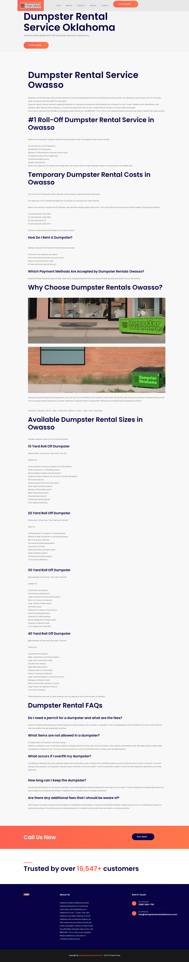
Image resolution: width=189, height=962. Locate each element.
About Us (69, 5)
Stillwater (40, 411)
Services (93, 5)
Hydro (54, 411)
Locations (104, 5)
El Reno (79, 411)
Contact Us (81, 5)
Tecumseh (32, 411)
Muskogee (98, 411)
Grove (91, 411)
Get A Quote (142, 837)
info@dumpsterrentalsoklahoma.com (157, 914)
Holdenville (62, 411)
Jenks (85, 411)
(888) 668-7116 (146, 904)
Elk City (48, 411)
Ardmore (71, 411)
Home (59, 5)
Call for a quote (124, 4)
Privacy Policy (114, 955)
